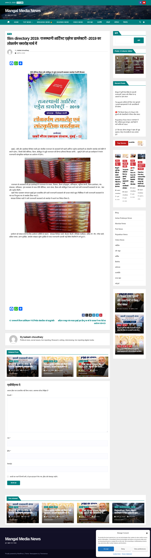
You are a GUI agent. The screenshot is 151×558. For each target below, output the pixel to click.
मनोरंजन (116, 22)
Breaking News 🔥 (44, 22)
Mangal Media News (23, 10)
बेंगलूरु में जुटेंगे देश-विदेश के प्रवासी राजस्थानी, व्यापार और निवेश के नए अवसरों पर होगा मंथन (22, 367)
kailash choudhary (23, 50)
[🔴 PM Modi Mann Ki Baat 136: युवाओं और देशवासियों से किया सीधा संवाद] (133, 156)
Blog (10, 361)
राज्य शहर (90, 22)
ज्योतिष (117, 245)
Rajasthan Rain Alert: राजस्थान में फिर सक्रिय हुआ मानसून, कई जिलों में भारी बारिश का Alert (126, 122)
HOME (16, 22)
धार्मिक (55, 361)
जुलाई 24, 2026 (121, 516)
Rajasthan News (141, 165)
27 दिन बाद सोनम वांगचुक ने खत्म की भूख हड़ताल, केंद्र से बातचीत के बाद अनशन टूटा (127, 132)
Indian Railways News (123, 218)
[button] (147, 533)
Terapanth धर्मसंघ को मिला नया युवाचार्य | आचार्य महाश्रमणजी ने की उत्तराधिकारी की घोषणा (57, 367)
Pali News (119, 229)
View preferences (140, 549)
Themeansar (43, 553)
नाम (8, 438)
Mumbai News (120, 223)
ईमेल (9, 451)
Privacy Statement (127, 554)
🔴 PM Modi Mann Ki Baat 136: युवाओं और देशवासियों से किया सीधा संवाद (92, 367)
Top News (27, 22)
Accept (106, 549)
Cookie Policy (117, 554)
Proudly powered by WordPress (14, 553)
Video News (78, 22)
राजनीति (99, 22)
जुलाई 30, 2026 (15, 516)
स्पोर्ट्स (108, 22)
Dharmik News (63, 22)
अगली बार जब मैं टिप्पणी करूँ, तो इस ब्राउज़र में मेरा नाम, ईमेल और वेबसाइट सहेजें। (34, 477)
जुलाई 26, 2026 (85, 516)
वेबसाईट (9, 464)
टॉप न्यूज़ (9, 33)
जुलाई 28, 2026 (50, 516)
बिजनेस (125, 22)
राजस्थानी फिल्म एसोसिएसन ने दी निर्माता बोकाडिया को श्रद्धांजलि (32, 321)
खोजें (116, 33)
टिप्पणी (9, 395)
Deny (123, 549)
